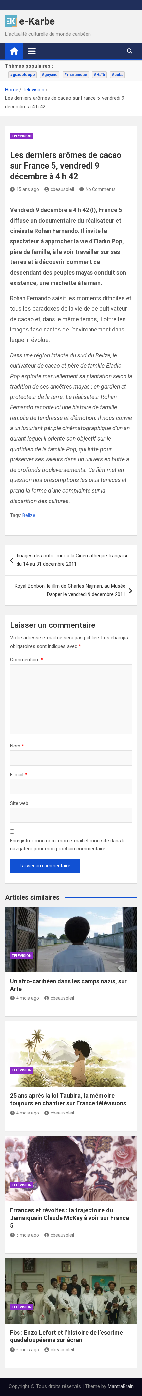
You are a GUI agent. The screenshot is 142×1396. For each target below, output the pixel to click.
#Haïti (99, 74)
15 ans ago (27, 189)
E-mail (18, 775)
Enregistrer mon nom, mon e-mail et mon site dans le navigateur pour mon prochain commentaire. (68, 845)
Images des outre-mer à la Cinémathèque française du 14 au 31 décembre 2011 (73, 560)
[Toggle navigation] (32, 51)
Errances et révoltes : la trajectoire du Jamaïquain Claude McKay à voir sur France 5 (69, 1218)
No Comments (101, 189)
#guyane (50, 74)
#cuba (117, 74)
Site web (19, 803)
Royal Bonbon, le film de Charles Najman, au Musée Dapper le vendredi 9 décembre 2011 (70, 590)
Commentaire (26, 660)
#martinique (75, 74)
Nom (17, 746)
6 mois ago (27, 1349)
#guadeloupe (22, 74)
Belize (28, 515)
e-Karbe (37, 21)
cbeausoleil (62, 189)
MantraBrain (121, 1386)
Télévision (22, 136)
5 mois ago (27, 1234)
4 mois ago (27, 998)
